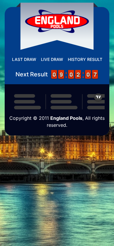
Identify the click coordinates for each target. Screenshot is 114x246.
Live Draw (52, 59)
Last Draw (24, 59)
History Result (85, 59)
